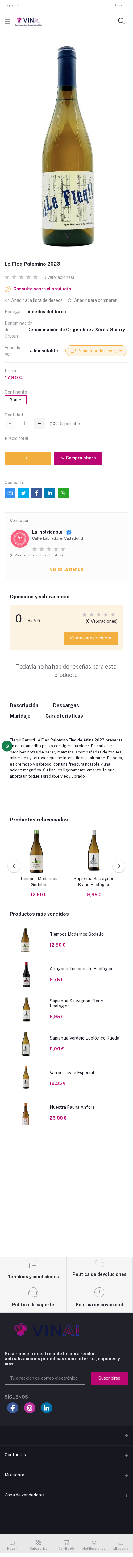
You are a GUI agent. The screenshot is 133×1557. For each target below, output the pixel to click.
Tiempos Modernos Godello (38, 881)
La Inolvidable (42, 350)
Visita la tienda (66, 569)
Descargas (66, 705)
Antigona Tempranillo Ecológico (82, 968)
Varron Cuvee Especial (72, 1072)
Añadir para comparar (95, 300)
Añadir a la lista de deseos (36, 300)
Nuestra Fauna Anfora (72, 1107)
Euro (119, 5)
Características (64, 716)
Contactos (15, 1454)
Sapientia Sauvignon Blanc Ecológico (94, 881)
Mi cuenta (14, 1474)
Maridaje (20, 716)
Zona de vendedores (25, 1494)
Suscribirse (109, 1378)
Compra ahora (80, 457)
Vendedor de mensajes (100, 350)
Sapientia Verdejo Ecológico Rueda (84, 1038)
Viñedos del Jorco (46, 311)
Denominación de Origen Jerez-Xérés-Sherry (76, 329)
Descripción (24, 705)
